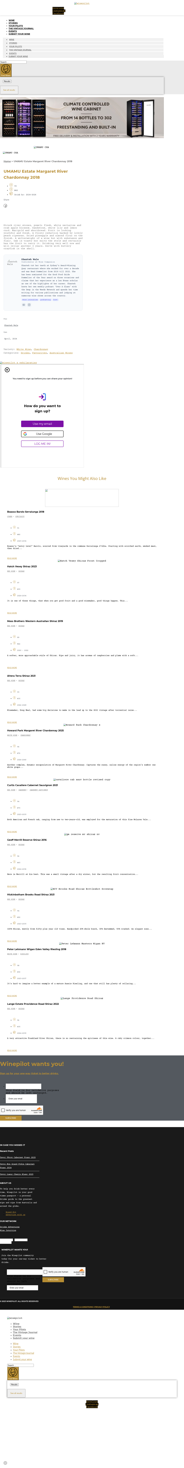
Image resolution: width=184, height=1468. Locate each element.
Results (7, 81)
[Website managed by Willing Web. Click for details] (5, 1463)
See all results (9, 90)
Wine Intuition (8, 1230)
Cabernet (22, 790)
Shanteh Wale (30, 259)
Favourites (39, 353)
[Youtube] (23, 304)
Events (13, 31)
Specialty (19, 517)
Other (9, 517)
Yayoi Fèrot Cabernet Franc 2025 (18, 1157)
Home (7, 161)
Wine (12, 20)
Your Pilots (16, 25)
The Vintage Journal (21, 28)
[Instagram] (29, 304)
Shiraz (21, 571)
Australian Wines (61, 353)
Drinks (25, 353)
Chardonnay (41, 349)
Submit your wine (19, 34)
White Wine (24, 349)
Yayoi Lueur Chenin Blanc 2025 (16, 1174)
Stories (13, 23)
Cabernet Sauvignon (39, 790)
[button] (43, 207)
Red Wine (11, 571)
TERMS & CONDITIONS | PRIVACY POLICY (91, 1307)
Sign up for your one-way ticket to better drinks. (29, 1073)
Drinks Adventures (10, 1227)
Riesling (24, 954)
